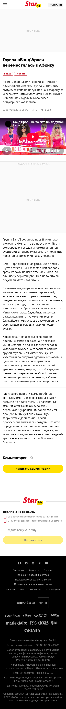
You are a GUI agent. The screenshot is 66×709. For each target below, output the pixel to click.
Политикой (15, 521)
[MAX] (19, 563)
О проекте (19, 570)
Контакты (34, 570)
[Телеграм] (26, 563)
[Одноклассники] (39, 563)
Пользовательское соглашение (33, 579)
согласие (17, 517)
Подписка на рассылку (19, 512)
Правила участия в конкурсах (33, 575)
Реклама (48, 570)
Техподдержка (53, 589)
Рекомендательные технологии (22, 589)
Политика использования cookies (33, 584)
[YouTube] (46, 563)
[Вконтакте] (33, 563)
